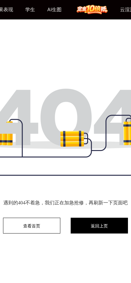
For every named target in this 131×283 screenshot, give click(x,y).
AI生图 (54, 9)
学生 (30, 9)
